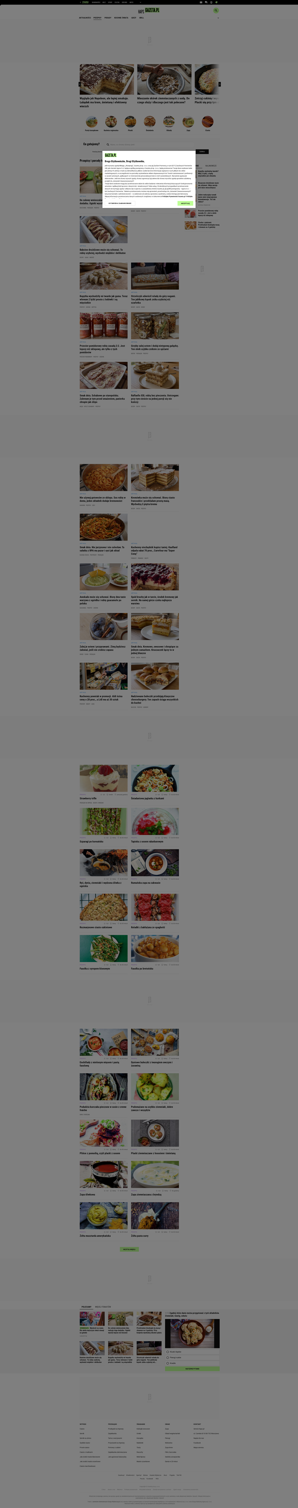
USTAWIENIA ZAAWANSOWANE (120, 203)
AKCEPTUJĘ (185, 203)
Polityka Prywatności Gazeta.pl (173, 196)
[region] (149, 179)
